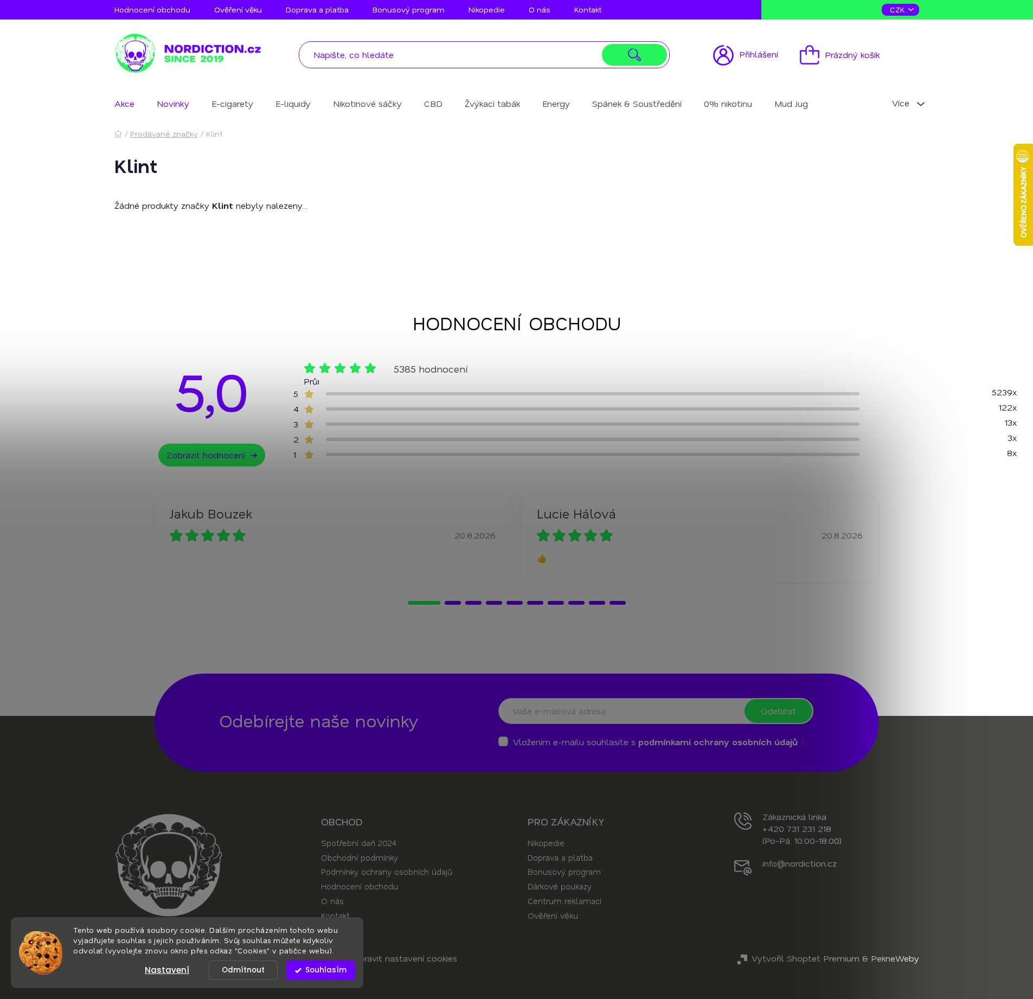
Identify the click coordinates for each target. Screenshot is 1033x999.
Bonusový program (409, 9)
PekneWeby (895, 958)
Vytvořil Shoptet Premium (805, 958)
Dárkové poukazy (560, 886)
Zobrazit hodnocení (205, 454)
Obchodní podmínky (359, 857)
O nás (539, 9)
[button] (424, 603)
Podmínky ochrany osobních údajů (386, 871)
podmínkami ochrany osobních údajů (718, 741)
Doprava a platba (317, 9)
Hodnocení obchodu (152, 9)
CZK (898, 9)
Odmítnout (243, 970)
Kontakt (587, 9)
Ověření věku (238, 9)
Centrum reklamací (564, 900)
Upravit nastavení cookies (405, 958)
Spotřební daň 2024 (358, 842)
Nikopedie (487, 9)
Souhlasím (326, 970)
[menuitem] (124, 103)
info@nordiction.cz (799, 863)
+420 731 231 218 (796, 828)
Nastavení (167, 970)
